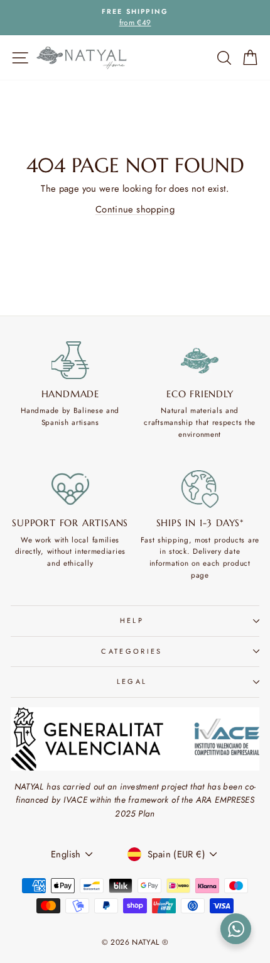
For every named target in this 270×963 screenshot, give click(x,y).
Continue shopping (135, 209)
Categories (131, 651)
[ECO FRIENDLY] (200, 360)
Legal (132, 681)
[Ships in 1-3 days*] (200, 489)
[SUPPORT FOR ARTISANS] (70, 489)
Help (132, 620)
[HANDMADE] (70, 360)
